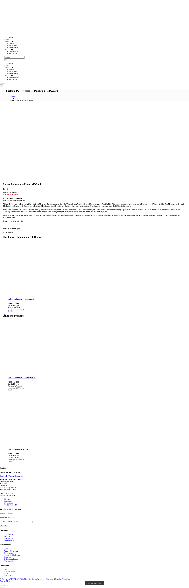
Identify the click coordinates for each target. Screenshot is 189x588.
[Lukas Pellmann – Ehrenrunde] (97, 347)
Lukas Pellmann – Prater (19, 449)
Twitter (11, 476)
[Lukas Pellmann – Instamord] (97, 268)
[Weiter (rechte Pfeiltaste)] (3, 587)
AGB (6, 549)
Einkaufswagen (9, 571)
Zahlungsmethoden (11, 559)
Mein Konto (8, 575)
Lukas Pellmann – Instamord (21, 299)
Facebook (3, 476)
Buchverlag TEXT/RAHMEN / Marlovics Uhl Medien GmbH (23, 579)
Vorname (3, 514)
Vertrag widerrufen (94, 583)
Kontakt (7, 499)
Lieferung (7, 557)
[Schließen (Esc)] (7, 585)
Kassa (6, 573)
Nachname (3, 518)
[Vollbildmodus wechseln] (3, 585)
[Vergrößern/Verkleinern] (1, 585)
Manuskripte (8, 538)
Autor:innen (8, 534)
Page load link (5, 581)
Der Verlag (8, 536)
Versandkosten (9, 561)
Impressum (8, 501)
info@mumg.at (11, 488)
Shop (6, 569)
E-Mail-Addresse (6, 522)
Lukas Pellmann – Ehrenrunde (22, 378)
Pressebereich (9, 540)
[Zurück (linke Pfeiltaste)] (1, 587)
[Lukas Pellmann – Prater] (97, 418)
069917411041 (11, 489)
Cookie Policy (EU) (11, 505)
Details (10, 311)
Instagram (19, 476)
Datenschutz (8, 503)
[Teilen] (5, 585)
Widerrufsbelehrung (11, 551)
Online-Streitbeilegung (12, 555)
